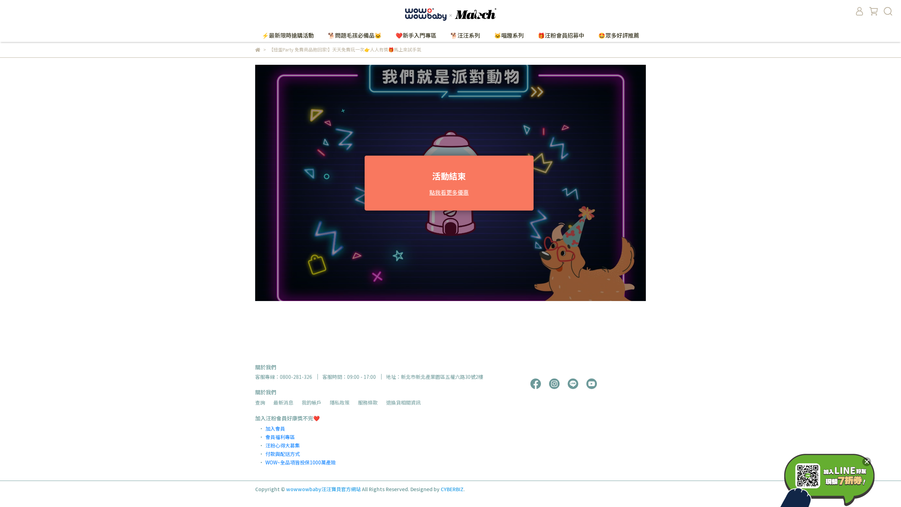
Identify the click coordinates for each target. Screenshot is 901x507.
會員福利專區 (280, 436)
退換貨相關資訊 (403, 402)
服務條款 (368, 402)
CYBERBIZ (452, 489)
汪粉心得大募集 (282, 445)
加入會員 (275, 428)
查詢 (260, 402)
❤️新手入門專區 (416, 35)
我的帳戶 (311, 402)
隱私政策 (339, 402)
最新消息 (283, 402)
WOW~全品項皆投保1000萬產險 (300, 462)
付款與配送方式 (282, 453)
